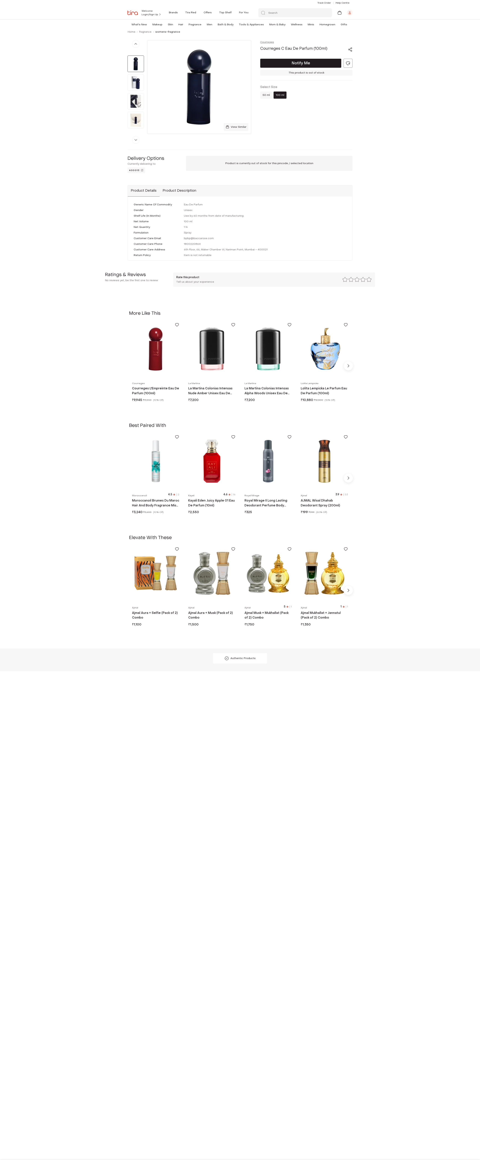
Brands (173, 12)
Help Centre (343, 2)
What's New (139, 24)
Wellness (296, 24)
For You (243, 12)
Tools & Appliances (251, 24)
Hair (180, 24)
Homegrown (327, 24)
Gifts (344, 24)
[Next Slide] (348, 365)
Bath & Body (225, 24)
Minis (311, 24)
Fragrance (195, 24)
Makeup (157, 24)
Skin (170, 24)
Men (209, 24)
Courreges (267, 42)
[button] (147, 24)
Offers (208, 12)
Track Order (324, 2)
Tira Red (190, 12)
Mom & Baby (277, 24)
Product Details (144, 190)
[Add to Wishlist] (177, 324)
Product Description (179, 190)
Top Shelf (225, 12)
